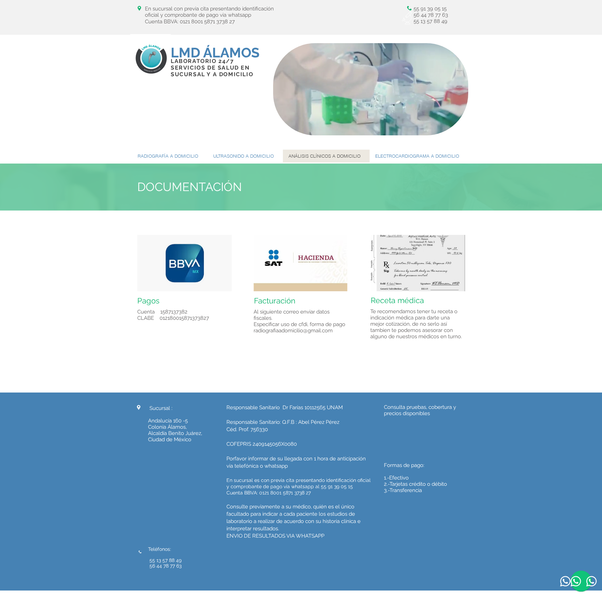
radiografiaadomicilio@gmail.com (293, 330)
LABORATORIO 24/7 (202, 61)
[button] (459, 127)
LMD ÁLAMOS (215, 53)
